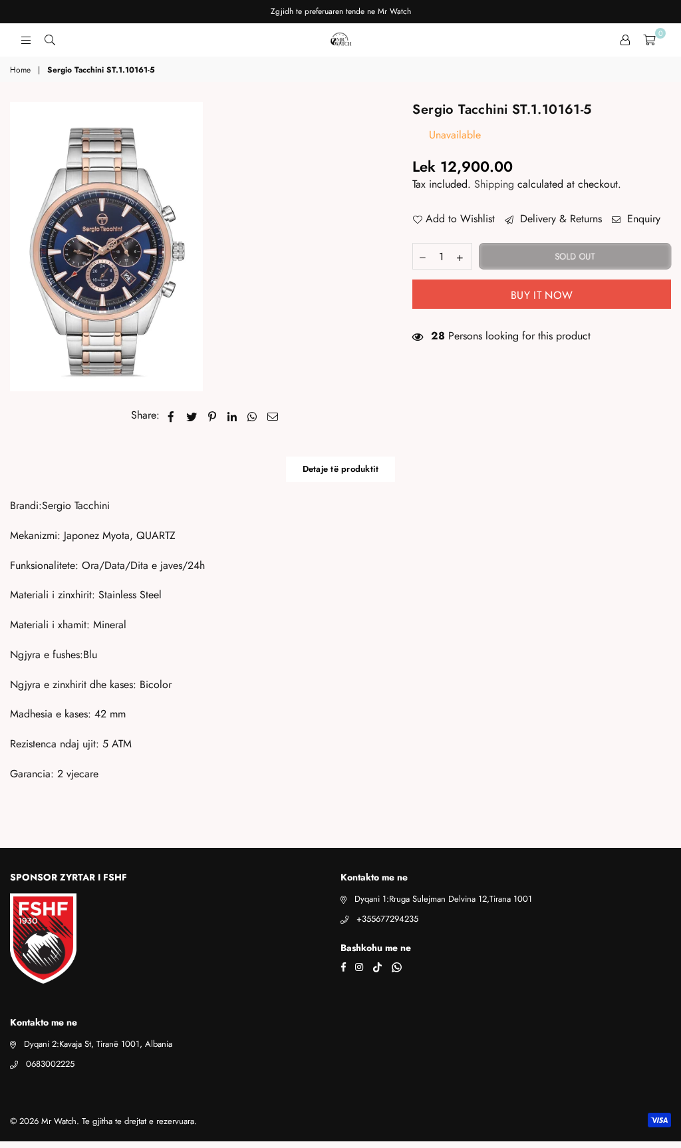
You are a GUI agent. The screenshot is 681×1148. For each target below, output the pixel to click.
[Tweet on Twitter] (192, 415)
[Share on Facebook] (171, 415)
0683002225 (50, 1063)
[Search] (50, 40)
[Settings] (625, 40)
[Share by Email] (273, 415)
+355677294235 (387, 918)
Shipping (494, 184)
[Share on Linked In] (232, 415)
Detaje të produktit (341, 469)
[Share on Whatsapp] (252, 415)
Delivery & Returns (559, 219)
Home (20, 70)
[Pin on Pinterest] (212, 415)
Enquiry (642, 219)
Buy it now (542, 295)
